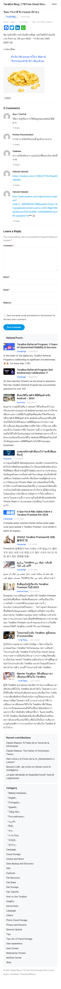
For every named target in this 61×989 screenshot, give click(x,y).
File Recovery (13, 877)
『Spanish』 (12, 807)
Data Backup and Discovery (20, 863)
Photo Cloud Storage (16, 920)
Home (5, 22)
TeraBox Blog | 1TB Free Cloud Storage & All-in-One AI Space (25, 4)
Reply (17, 128)
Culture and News (15, 859)
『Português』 (13, 802)
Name (6, 277)
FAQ (8, 868)
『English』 (12, 798)
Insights (10, 901)
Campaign (21, 351)
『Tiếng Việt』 (13, 812)
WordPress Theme (18, 974)
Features (21, 402)
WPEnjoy (31, 974)
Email (6, 290)
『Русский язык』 (16, 816)
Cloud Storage (13, 854)
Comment (8, 245)
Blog (13, 22)
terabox (7, 98)
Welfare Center (14, 957)
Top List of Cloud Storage (19, 939)
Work (8, 962)
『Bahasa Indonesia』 (17, 793)
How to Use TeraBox (16, 896)
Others (9, 915)
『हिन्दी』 (10, 826)
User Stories (12, 948)
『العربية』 (11, 821)
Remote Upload (14, 929)
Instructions (22, 591)
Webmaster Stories (16, 953)
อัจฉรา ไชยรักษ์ (19, 114)
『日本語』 (12, 840)
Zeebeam (16, 151)
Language (11, 910)
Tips (8, 934)
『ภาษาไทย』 (11, 17)
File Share (11, 882)
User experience (14, 943)
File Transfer (12, 891)
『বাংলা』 (10, 830)
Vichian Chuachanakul (22, 135)
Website (7, 303)
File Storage (12, 887)
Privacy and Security (16, 925)
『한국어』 (12, 845)
